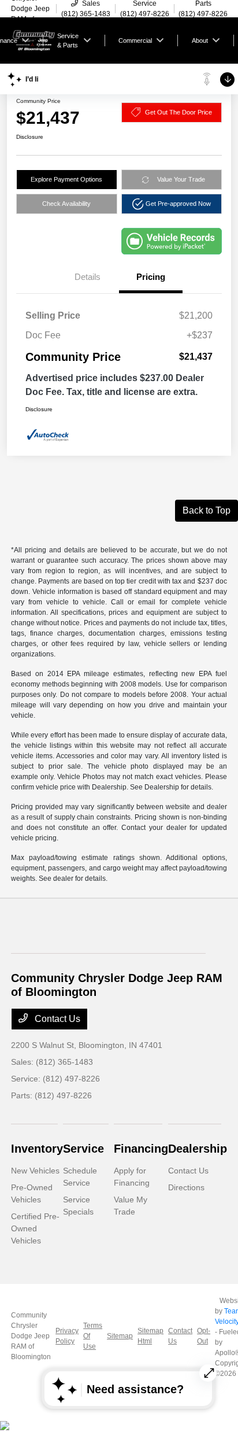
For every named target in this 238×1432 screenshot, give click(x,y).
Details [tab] (88, 277)
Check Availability (66, 203)
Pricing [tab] (150, 277)
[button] (171, 204)
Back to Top (206, 510)
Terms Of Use (92, 1336)
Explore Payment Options (66, 179)
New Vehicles (35, 1170)
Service (83, 1148)
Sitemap (120, 1336)
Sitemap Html (150, 1336)
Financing (141, 1148)
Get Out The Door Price (178, 112)
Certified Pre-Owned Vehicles (35, 1228)
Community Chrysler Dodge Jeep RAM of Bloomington (31, 1336)
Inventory (37, 1148)
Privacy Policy (67, 1336)
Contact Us (56, 1019)
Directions (186, 1187)
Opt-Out (203, 1336)
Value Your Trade (181, 179)
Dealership (197, 1148)
